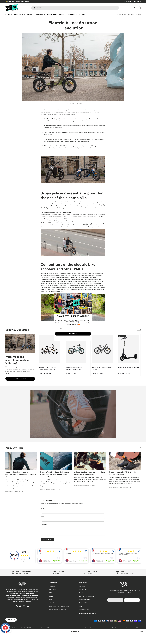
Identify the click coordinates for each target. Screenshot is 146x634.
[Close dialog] (90, 294)
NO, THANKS (73, 339)
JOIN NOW (73, 334)
